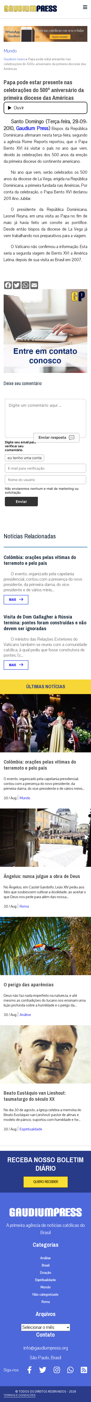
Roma (24, 906)
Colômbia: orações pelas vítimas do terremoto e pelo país (40, 560)
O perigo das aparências (29, 985)
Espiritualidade (31, 1129)
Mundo (10, 51)
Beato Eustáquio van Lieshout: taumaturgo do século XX (35, 1096)
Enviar (21, 501)
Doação (45, 1273)
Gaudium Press (32, 128)
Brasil (46, 1265)
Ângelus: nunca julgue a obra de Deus (42, 876)
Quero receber (45, 1182)
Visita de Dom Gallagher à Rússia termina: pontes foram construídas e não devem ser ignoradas (45, 622)
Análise (25, 1014)
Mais (13, 600)
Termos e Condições (19, 1395)
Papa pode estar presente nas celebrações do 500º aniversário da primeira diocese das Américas (44, 90)
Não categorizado (45, 1294)
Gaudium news (14, 59)
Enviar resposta (52, 437)
